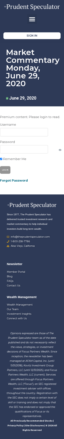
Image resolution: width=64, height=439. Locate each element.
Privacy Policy (15, 425)
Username (8, 125)
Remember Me (14, 159)
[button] (32, 19)
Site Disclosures (34, 425)
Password (7, 142)
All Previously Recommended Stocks (31, 421)
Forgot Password (14, 180)
